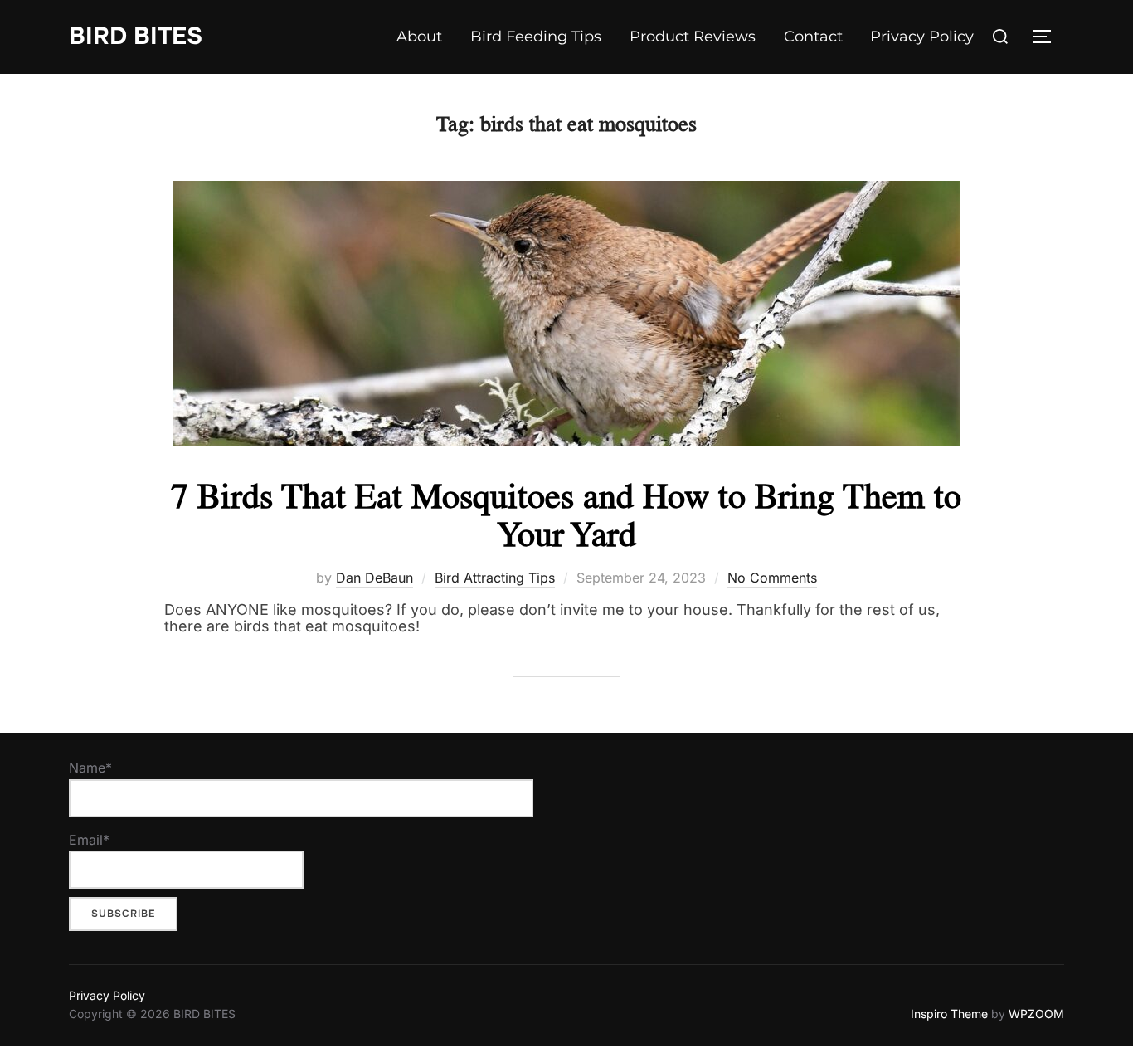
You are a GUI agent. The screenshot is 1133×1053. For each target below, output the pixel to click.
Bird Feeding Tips (535, 36)
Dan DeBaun (374, 577)
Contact (813, 36)
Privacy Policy (922, 36)
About (419, 36)
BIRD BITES (135, 36)
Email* (89, 839)
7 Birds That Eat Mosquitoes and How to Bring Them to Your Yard (566, 514)
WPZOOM (1036, 1014)
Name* (90, 767)
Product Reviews (693, 36)
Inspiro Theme (949, 1014)
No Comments (772, 577)
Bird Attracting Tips (495, 577)
